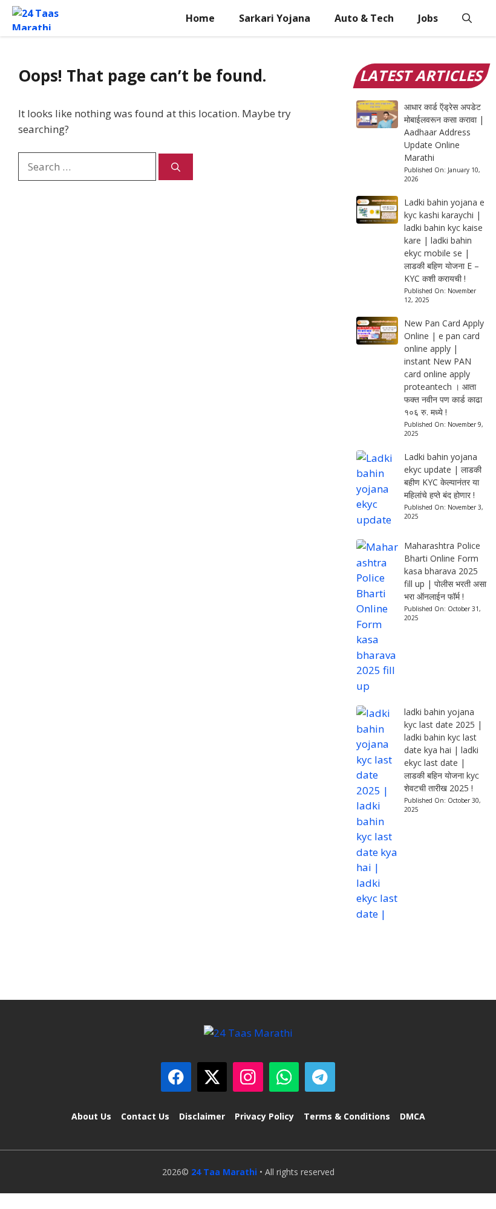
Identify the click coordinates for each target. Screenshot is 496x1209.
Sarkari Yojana (274, 18)
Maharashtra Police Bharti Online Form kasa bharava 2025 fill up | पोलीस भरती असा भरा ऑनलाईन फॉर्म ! (445, 571)
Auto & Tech (364, 18)
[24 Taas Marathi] (43, 18)
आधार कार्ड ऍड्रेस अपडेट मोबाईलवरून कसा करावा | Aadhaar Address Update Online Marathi (444, 132)
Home (200, 18)
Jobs (428, 18)
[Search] (175, 167)
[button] (467, 18)
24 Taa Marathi (224, 1172)
